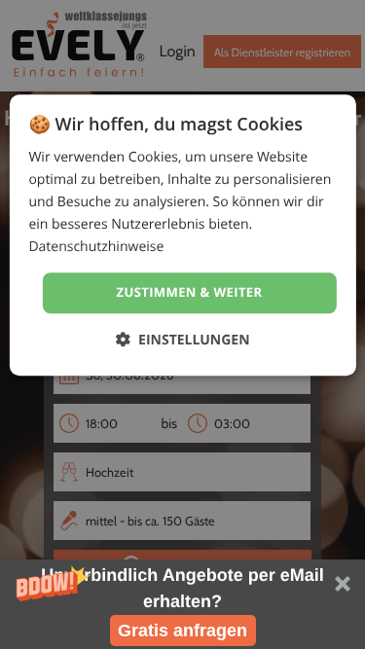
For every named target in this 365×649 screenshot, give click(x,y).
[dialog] (182, 235)
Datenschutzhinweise (96, 247)
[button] (182, 604)
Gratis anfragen (182, 630)
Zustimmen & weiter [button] (190, 293)
